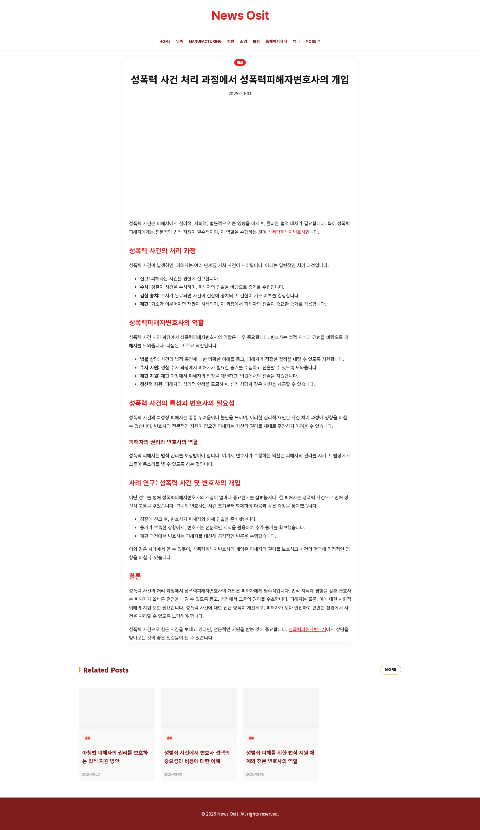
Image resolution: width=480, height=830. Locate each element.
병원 (230, 41)
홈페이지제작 (276, 41)
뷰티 (296, 41)
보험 (256, 41)
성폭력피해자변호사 (286, 232)
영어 (179, 41)
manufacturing (205, 41)
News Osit (240, 15)
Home (165, 41)
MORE (390, 669)
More (313, 41)
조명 (243, 41)
